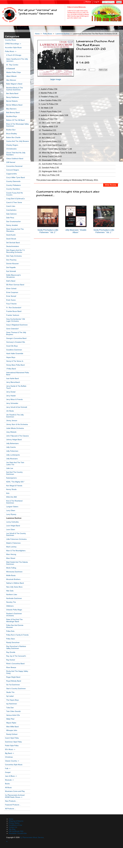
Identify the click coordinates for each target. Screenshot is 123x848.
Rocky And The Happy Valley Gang (17, 672)
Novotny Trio (11, 602)
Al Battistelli (10, 69)
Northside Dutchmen (14, 598)
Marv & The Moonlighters (15, 551)
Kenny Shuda (11, 489)
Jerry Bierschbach (13, 382)
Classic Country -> (12, 761)
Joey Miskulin (11, 432)
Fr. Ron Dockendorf (13, 308)
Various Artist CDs (13, 715)
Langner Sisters (12, 507)
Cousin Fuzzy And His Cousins (14, 194)
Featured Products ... (13, 805)
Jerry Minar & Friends (14, 399)
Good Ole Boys (12, 346)
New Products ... (11, 801)
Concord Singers (12, 170)
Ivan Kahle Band (12, 378)
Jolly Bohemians (12, 443)
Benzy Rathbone (12, 97)
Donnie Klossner (12, 264)
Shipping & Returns (16, 821)
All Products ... (10, 809)
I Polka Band (11, 369)
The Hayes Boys (12, 700)
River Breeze (11, 667)
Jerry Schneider (12, 403)
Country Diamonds (13, 181)
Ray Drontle (10, 652)
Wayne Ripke (11, 723)
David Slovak (11, 239)
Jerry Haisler (11, 396)
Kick (7, 493)
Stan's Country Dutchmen (16, 688)
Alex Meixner (11, 80)
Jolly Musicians (12, 459)
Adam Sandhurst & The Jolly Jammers (17, 60)
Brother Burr (11, 130)
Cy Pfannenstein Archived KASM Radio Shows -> (15, 796)
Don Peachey (11, 260)
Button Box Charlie (13, 137)
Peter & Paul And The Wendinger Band (14, 620)
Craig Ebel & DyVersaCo (15, 199)
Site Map (12, 829)
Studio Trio (10, 692)
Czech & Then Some (14, 202)
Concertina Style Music (13, 765)
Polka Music (47, 34)
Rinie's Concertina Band (15, 664)
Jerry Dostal (10, 392)
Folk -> (7, 768)
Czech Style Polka (12, 738)
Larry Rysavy (11, 514)
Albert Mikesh (11, 76)
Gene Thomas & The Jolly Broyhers (16, 333)
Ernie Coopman (12, 292)
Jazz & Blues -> (11, 776)
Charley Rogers (12, 145)
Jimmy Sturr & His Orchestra (17, 424)
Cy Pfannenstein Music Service (32, 837)
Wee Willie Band (12, 727)
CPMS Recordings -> (13, 44)
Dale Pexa (10, 218)
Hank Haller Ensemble (14, 353)
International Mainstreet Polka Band (17, 374)
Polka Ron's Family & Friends (17, 635)
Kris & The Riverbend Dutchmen (14, 502)
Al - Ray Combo (12, 65)
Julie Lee (9, 468)
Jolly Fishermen (12, 451)
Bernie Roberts (12, 101)
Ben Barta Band (12, 93)
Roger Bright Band (13, 677)
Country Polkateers (13, 185)
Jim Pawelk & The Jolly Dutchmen (15, 416)
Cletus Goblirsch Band (14, 158)
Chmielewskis (11, 149)
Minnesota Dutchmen (14, 572)
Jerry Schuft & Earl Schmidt (16, 407)
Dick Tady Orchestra (14, 256)
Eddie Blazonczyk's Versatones (13, 276)
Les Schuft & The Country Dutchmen (16, 534)
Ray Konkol (10, 660)
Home (88, 2)
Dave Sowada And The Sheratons (15, 230)
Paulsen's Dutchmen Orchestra (14, 615)
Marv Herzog (11, 554)
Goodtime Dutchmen (14, 350)
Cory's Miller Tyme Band (15, 177)
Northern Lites (11, 594)
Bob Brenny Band (13, 112)
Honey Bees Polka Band (15, 365)
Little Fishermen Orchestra (16, 539)
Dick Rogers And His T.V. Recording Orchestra (15, 251)
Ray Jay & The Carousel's (16, 656)
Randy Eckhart (11, 734)
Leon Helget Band (13, 526)
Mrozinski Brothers (13, 579)
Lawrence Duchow (62, 34)
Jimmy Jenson (11, 420)
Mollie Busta (10, 575)
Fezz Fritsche (11, 304)
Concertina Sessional (14, 166)
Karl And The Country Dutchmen (14, 473)
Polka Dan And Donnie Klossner (14, 626)
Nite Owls (9, 591)
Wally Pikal (10, 719)
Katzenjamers (11, 478)
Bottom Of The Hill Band (15, 120)
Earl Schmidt (11, 271)
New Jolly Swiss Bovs (14, 587)
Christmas (9, 757)
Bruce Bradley (11, 134)
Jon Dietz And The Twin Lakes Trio (15, 463)
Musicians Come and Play (15, 791)
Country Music (10, 40)
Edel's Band (10, 281)
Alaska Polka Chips (13, 72)
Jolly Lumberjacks (13, 455)
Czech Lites (10, 206)
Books (7, 784)
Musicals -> (9, 780)
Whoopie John (11, 730)
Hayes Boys (10, 357)
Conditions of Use (15, 825)
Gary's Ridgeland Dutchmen (17, 325)
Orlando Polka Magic (14, 610)
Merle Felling (11, 568)
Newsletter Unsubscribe (18, 833)
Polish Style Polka (11, 745)
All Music (8, 787)
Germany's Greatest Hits (15, 342)
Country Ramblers (13, 189)
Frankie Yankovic (12, 315)
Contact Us (13, 827)
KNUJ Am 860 (11, 497)
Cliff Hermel (10, 162)
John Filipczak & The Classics (17, 436)
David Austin (11, 235)
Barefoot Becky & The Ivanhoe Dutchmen (14, 89)
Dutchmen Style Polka (13, 742)
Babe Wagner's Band (14, 84)
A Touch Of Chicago (13, 55)
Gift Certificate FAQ (16, 831)
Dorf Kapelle (11, 267)
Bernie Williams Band (14, 105)
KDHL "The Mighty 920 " (15, 482)
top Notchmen (11, 704)
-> (10, 51)
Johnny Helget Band (14, 440)
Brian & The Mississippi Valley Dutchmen (17, 125)
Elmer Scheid (11, 288)
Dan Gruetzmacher (13, 221)
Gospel (7, 772)
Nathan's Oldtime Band (15, 583)
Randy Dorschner (13, 642)
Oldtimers (10, 606)
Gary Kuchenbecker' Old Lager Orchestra (15, 320)
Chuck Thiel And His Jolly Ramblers (15, 154)
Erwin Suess (11, 300)
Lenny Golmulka (12, 522)
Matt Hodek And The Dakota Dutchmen (17, 563)
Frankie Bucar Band (13, 311)
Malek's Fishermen (13, 543)
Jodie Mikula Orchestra (15, 428)
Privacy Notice (14, 823)
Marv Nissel (10, 558)
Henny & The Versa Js (14, 361)
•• (6, 841)
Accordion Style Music (13, 47)
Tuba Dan (10, 708)
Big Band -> (9, 753)
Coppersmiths (11, 174)
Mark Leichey (11, 547)
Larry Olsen (10, 510)
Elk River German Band (15, 285)
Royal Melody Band (13, 681)
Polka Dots (10, 631)
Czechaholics (11, 210)
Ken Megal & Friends (14, 486)
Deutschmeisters (12, 246)
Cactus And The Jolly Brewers (17, 141)
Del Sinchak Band (13, 243)
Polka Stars (10, 639)
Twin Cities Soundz (13, 711)
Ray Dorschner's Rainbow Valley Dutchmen (16, 647)
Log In (96, 2)
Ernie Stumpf (11, 296)
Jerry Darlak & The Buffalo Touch (16, 387)
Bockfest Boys (11, 116)
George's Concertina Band (16, 338)
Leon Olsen (10, 529)
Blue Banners (11, 109)
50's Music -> (10, 749)
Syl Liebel (10, 696)
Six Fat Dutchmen (13, 685)
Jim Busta (10, 411)
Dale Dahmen (11, 214)
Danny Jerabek (12, 225)
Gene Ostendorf (12, 329)
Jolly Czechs (11, 447)
